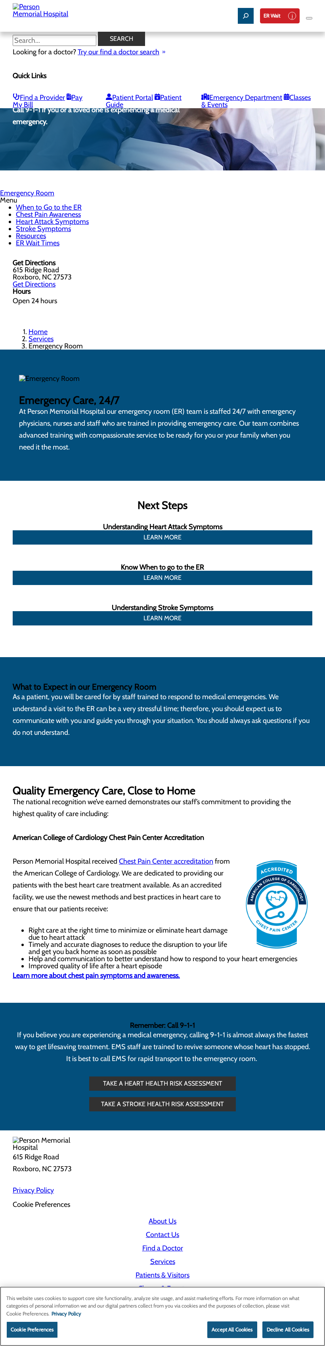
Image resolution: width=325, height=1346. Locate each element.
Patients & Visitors (162, 1275)
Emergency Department (245, 97)
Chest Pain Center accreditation (166, 861)
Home (38, 331)
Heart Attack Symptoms (52, 221)
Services (41, 339)
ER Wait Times (37, 243)
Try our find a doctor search (118, 52)
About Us (162, 1221)
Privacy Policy (33, 1190)
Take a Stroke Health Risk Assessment (162, 1104)
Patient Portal (132, 97)
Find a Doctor (162, 1248)
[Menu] (309, 18)
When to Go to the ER (49, 207)
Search (121, 38)
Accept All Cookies (232, 1329)
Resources (31, 235)
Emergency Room (27, 193)
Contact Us (162, 1234)
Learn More (162, 537)
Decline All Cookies (288, 1329)
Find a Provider (42, 97)
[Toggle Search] (246, 16)
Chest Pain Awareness (48, 214)
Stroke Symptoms (43, 228)
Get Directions (34, 284)
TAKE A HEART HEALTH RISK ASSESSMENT (162, 1083)
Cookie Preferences (32, 1329)
